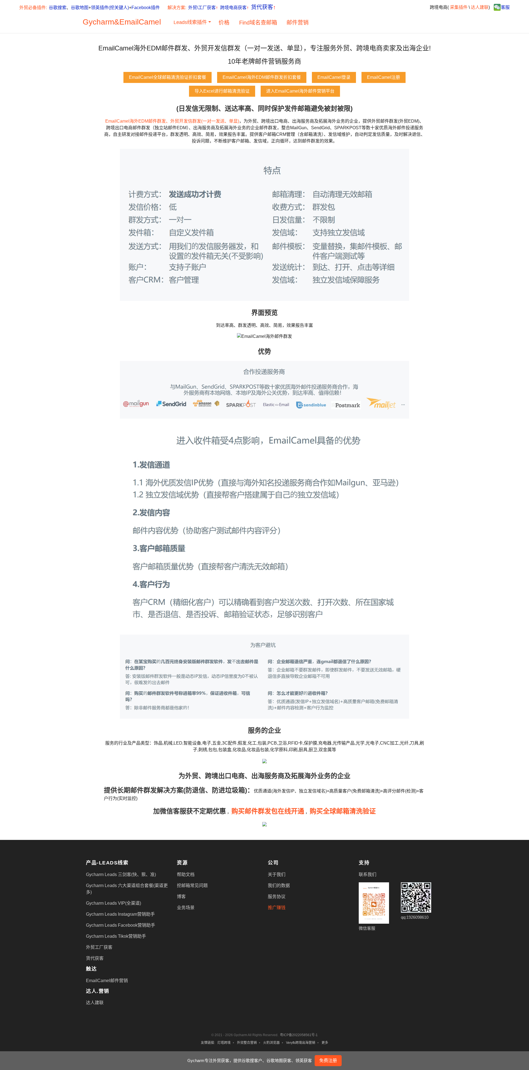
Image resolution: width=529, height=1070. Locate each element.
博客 (181, 896)
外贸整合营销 (247, 1043)
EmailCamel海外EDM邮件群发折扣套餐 (262, 77)
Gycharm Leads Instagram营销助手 (120, 914)
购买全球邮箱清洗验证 (343, 811)
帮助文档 (186, 874)
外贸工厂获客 (99, 947)
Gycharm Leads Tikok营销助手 (116, 936)
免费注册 (328, 1060)
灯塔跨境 (224, 1043)
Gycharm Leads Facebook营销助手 (120, 925)
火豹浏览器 (271, 1043)
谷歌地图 (79, 7)
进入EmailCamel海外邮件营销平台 (300, 91)
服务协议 (276, 896)
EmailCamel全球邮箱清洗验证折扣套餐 (167, 77)
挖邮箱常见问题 (192, 885)
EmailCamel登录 (333, 77)
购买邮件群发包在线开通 (267, 811)
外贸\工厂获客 (203, 7)
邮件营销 (298, 23)
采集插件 (459, 7)
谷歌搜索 (57, 7)
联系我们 (367, 874)
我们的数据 (279, 885)
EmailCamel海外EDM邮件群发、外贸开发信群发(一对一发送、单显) (172, 121)
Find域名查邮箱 (258, 23)
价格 (224, 23)
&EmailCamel (137, 22)
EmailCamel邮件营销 (107, 980)
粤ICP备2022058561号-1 (299, 1035)
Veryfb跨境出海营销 (300, 1043)
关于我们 (276, 874)
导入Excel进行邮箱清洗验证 (222, 91)
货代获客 (263, 7)
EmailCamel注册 (383, 77)
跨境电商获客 (234, 7)
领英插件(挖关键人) (110, 7)
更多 (325, 1043)
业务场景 (186, 907)
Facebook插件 (145, 7)
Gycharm (98, 22)
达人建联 (479, 7)
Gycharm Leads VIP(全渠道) (113, 903)
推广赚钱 (276, 907)
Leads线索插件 (190, 22)
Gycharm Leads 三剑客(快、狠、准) (121, 874)
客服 (505, 7)
